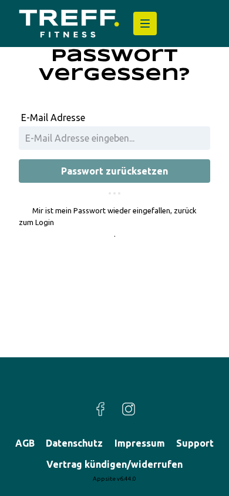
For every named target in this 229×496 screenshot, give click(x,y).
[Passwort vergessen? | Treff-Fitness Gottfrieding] (69, 23)
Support (195, 443)
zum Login (36, 222)
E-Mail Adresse (53, 117)
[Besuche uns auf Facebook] (100, 409)
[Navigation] (145, 23)
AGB (25, 443)
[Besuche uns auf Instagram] (128, 409)
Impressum (139, 443)
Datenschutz (74, 443)
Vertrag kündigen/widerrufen (114, 464)
